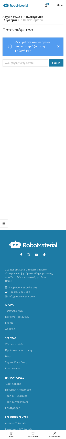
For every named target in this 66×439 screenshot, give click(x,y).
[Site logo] (15, 5)
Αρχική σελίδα (12, 17)
